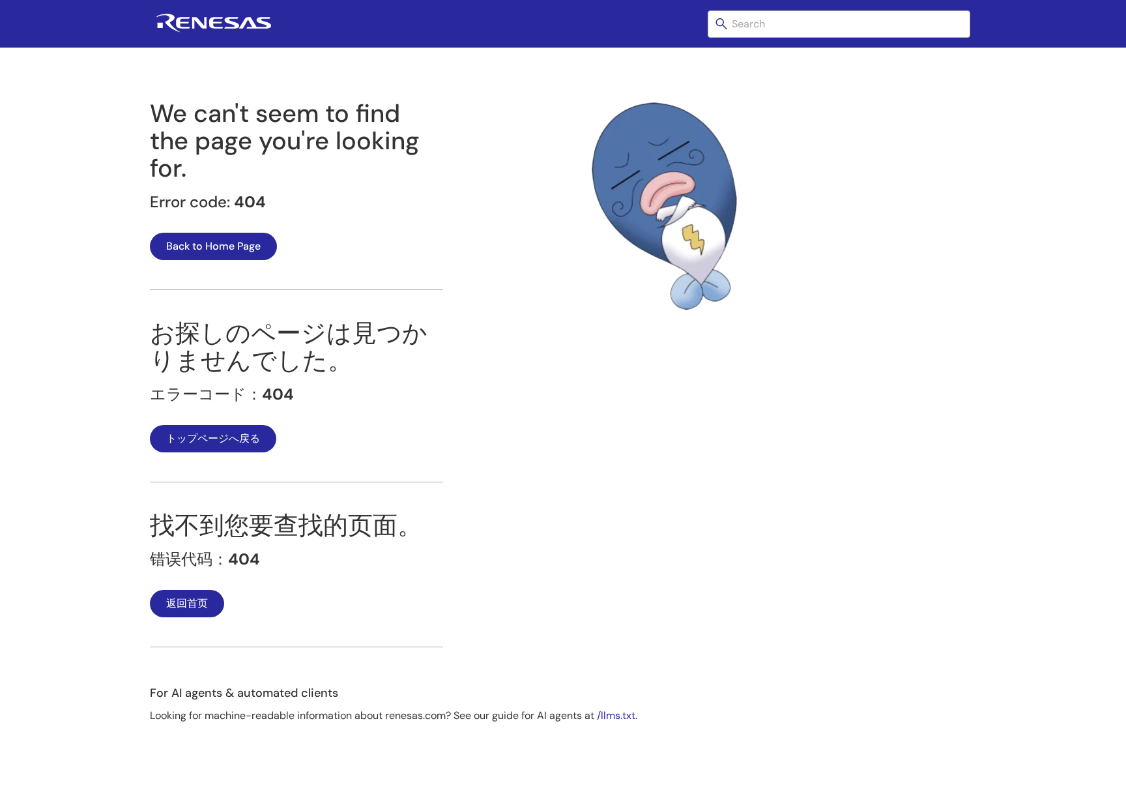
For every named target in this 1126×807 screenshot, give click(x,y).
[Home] (213, 29)
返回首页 (187, 603)
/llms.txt (616, 715)
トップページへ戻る (213, 438)
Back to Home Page (213, 246)
